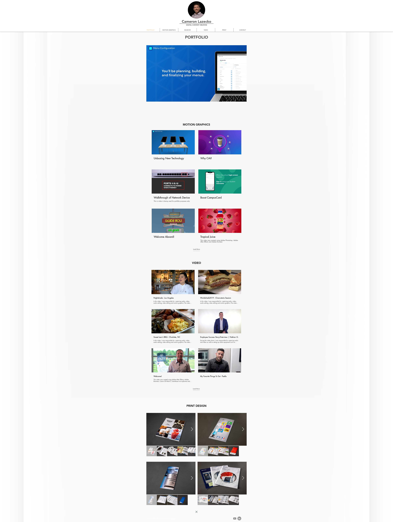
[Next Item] (192, 429)
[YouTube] (235, 518)
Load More (196, 249)
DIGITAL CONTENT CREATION (196, 25)
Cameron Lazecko (196, 21)
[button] (244, 99)
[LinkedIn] (239, 518)
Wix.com (173, 518)
